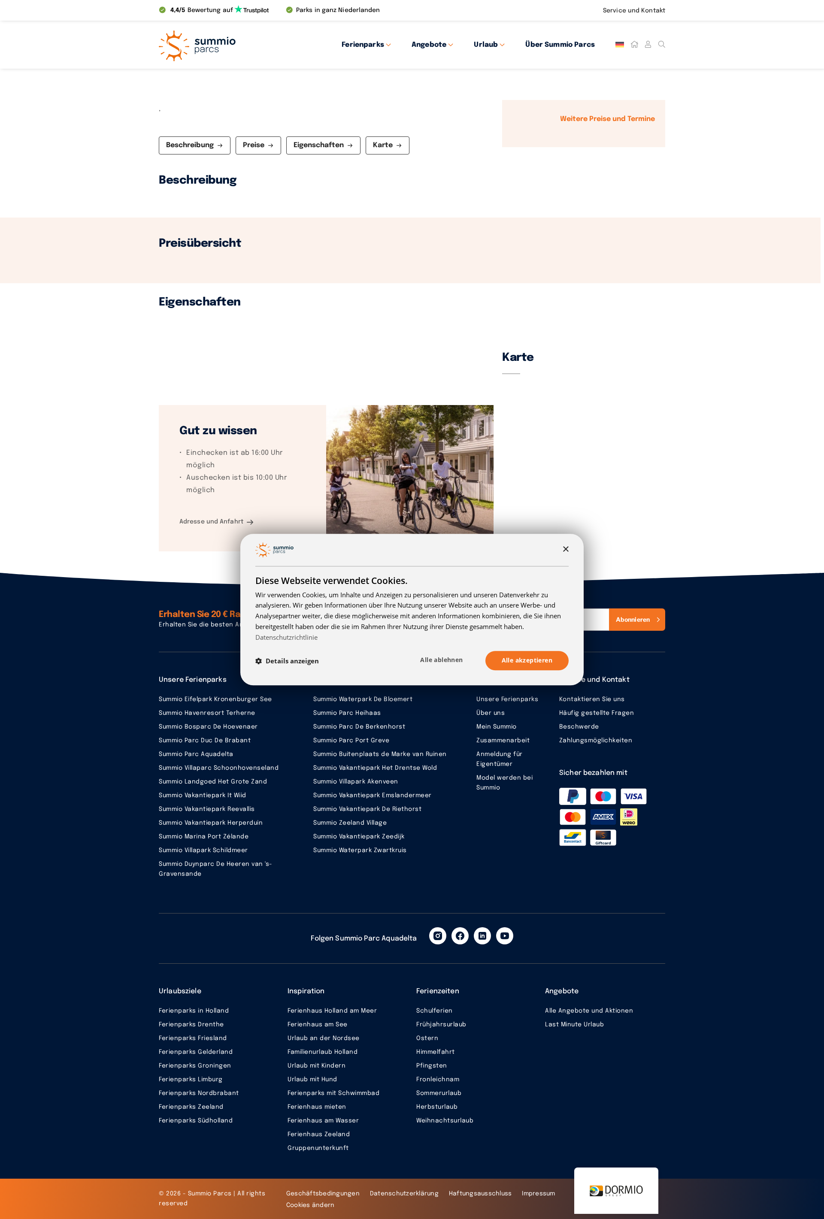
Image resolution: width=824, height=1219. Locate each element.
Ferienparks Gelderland (196, 1052)
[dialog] (412, 610)
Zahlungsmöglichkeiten (596, 741)
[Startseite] (634, 44)
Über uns (490, 713)
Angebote (429, 44)
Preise (253, 145)
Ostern (427, 1038)
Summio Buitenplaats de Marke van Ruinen (380, 754)
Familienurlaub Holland (322, 1052)
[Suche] (661, 44)
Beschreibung (190, 145)
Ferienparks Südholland (196, 1121)
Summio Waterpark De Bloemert (362, 699)
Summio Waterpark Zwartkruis (360, 850)
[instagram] (437, 935)
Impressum (538, 1194)
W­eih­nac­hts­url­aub (444, 1121)
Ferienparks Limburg (191, 1080)
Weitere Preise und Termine (607, 119)
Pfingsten (431, 1066)
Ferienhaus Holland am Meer (332, 1011)
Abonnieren (633, 619)
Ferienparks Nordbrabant (199, 1093)
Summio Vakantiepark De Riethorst (367, 809)
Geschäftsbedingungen (323, 1194)
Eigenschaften (319, 145)
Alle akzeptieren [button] (527, 660)
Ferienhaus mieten (317, 1107)
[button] (287, 660)
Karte (383, 145)
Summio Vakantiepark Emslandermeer (372, 796)
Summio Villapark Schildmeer (203, 850)
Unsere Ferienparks (507, 699)
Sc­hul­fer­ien (434, 1011)
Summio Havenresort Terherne (207, 713)
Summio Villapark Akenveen (355, 782)
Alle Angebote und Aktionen (589, 1011)
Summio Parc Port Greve (351, 741)
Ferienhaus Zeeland (319, 1134)
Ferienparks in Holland (194, 1011)
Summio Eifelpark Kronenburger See (215, 699)
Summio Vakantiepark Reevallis (207, 809)
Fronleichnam (437, 1080)
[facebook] (460, 935)
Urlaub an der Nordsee (324, 1038)
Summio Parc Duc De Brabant (205, 741)
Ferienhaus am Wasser (323, 1121)
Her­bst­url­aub (436, 1107)
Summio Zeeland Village (350, 823)
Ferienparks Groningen (195, 1066)
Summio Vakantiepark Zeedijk (359, 837)
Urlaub (486, 44)
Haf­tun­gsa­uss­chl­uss (480, 1194)
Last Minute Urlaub (574, 1025)
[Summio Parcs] (236, 44)
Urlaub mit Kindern (316, 1066)
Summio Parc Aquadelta (196, 754)
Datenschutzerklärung (404, 1194)
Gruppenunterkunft (318, 1148)
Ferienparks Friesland (193, 1038)
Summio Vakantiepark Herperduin (211, 823)
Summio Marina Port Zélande (203, 837)
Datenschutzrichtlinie (286, 637)
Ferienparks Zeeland (191, 1107)
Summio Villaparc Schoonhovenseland (219, 768)
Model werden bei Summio (504, 783)
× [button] (565, 549)
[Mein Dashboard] (648, 44)
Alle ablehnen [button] (441, 660)
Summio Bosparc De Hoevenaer (208, 727)
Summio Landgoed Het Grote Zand (213, 782)
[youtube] (504, 935)
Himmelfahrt (435, 1052)
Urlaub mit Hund (312, 1080)
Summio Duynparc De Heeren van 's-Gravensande (216, 869)
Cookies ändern (310, 1205)
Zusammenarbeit (503, 741)
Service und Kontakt (634, 11)
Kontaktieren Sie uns (592, 699)
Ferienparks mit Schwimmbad (333, 1093)
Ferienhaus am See (318, 1025)
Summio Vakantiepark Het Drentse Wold (375, 768)
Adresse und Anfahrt (211, 522)
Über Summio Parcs (560, 44)
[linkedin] (482, 935)
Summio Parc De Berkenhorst (359, 727)
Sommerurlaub (438, 1093)
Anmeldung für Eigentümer (499, 759)
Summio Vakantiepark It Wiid (202, 796)
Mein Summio (496, 727)
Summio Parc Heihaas (347, 713)
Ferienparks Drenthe (191, 1025)
